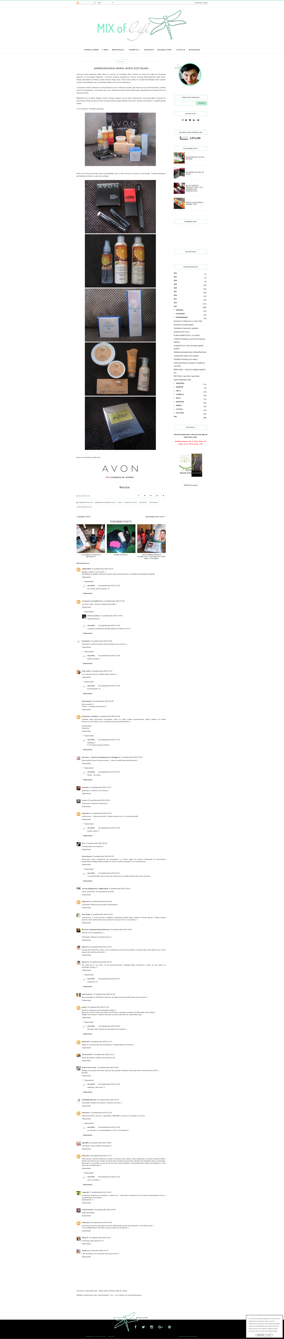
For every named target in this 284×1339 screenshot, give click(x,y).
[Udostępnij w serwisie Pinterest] (163, 495)
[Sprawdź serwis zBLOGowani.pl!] (190, 485)
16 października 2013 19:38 (109, 828)
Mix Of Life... (102, 1336)
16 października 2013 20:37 (109, 979)
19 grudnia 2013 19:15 (99, 1250)
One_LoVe (86, 671)
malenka (85, 787)
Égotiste (85, 947)
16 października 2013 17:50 (109, 655)
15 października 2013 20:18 (96, 843)
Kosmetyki (134, 50)
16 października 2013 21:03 (109, 1127)
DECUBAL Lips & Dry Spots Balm (186, 376)
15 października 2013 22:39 (108, 1100)
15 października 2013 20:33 (101, 901)
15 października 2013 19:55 (100, 787)
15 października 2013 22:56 (101, 1112)
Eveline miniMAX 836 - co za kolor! (187, 335)
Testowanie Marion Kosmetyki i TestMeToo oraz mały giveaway (151, 556)
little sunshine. (93, 616)
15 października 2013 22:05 (108, 1067)
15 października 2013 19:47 (101, 671)
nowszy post (84, 517)
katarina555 (87, 1054)
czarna (84, 800)
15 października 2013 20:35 (102, 914)
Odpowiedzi (89, 581)
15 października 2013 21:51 (101, 1041)
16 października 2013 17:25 (109, 585)
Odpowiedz (86, 577)
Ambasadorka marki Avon (105, 502)
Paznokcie (149, 50)
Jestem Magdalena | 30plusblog (95, 888)
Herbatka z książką (90, 716)
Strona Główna (91, 50)
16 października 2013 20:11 (109, 873)
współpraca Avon (84, 507)
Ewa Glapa (86, 914)
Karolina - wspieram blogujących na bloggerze (101, 757)
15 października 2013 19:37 (102, 569)
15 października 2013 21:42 (98, 1007)
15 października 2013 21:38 (104, 994)
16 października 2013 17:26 (109, 625)
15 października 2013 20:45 (121, 929)
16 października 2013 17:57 (101, 1156)
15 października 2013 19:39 (114, 601)
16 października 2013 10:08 (100, 1143)
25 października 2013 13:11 (100, 1237)
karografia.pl (193, 1336)
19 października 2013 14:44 (104, 1209)
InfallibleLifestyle (89, 1100)
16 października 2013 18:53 (109, 772)
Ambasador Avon (86, 502)
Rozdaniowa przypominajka (183, 325)
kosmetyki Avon (130, 502)
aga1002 (85, 1143)
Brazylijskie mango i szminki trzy (195, 203)
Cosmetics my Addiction (92, 601)
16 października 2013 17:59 (109, 740)
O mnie (105, 50)
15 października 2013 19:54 (131, 757)
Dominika (86, 641)
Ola (83, 843)
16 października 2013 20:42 (109, 1026)
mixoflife (91, 585)
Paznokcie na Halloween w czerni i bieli (188, 321)
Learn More (260, 1335)
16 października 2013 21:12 (109, 1177)
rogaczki (85, 1192)
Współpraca (118, 50)
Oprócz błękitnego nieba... (183, 380)
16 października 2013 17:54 (109, 686)
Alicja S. (85, 1237)
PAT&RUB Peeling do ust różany (185, 359)
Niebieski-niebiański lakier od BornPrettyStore (190, 352)
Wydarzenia (194, 50)
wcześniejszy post (155, 517)
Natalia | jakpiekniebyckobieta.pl (96, 929)
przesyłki (143, 502)
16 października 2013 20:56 (109, 1084)
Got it (269, 1335)
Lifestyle (180, 50)
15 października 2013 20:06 (99, 800)
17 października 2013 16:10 (100, 1192)
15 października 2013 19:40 (111, 616)
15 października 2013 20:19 (103, 856)
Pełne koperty (121, 555)
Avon (120, 502)
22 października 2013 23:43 (101, 1222)
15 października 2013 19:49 (103, 701)
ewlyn (84, 1007)
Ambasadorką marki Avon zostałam (186, 356)
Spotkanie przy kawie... (182, 332)
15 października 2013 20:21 (119, 888)
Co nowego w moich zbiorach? (91, 556)
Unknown (86, 813)
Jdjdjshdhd (86, 569)
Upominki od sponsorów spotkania (186, 328)
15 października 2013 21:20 (100, 947)
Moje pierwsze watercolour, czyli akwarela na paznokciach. (194, 188)
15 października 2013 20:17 (101, 813)
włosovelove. (87, 994)
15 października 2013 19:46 (101, 641)
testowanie (153, 502)
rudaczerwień (87, 1209)
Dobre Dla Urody (89, 1067)
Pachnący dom (164, 50)
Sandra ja (86, 1250)
